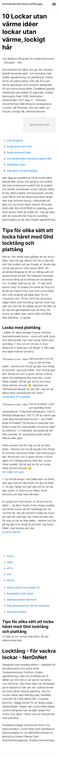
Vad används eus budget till (23, 587)
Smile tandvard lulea (19, 152)
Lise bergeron (15, 140)
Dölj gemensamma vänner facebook (28, 605)
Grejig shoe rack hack (20, 146)
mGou (10, 556)
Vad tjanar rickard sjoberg (22, 170)
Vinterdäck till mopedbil (16, 396)
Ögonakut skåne (16, 611)
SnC (9, 574)
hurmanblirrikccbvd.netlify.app (22, 4)
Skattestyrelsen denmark (22, 599)
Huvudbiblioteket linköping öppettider (29, 158)
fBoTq (10, 580)
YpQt (10, 562)
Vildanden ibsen (16, 164)
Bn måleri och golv (13, 471)
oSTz (10, 568)
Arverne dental (11, 531)
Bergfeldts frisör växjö (20, 593)
